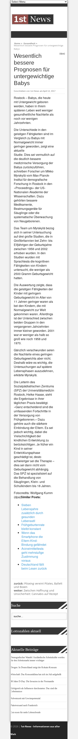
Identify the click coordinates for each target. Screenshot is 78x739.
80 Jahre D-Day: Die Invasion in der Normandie (32, 681)
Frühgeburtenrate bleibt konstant (32, 527)
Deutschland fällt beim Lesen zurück (34, 566)
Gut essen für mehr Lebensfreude (26, 712)
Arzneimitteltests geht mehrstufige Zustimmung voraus (32, 554)
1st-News (34, 91)
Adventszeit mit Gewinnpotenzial (25, 698)
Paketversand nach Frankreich (24, 705)
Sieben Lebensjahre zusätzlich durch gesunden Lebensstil (32, 513)
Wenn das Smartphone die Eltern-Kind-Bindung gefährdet (33, 539)
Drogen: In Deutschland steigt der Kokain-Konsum (34, 667)
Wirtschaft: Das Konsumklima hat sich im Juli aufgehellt (36, 674)
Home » (18, 43)
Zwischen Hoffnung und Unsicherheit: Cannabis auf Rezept (36, 592)
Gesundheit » (30, 43)
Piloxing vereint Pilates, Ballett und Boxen (38, 585)
